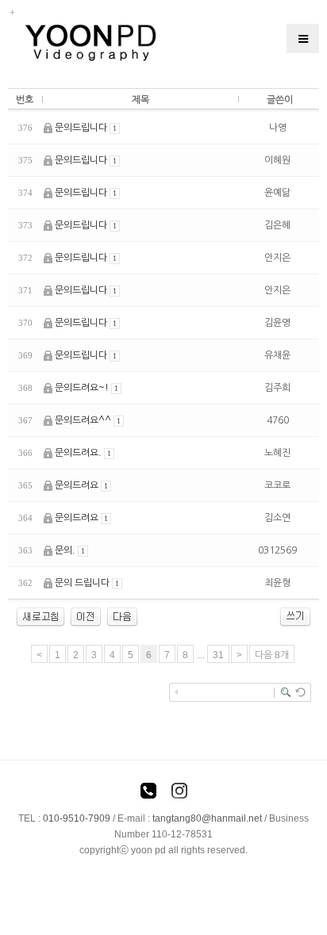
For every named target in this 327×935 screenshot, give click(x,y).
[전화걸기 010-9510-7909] (148, 793)
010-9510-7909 (76, 818)
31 (218, 655)
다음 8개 (272, 655)
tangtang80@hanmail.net (207, 818)
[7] (122, 616)
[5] (86, 616)
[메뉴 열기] (303, 38)
